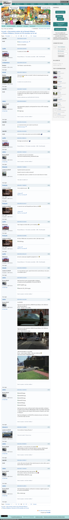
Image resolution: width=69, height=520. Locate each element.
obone (59, 114)
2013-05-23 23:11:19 (21, 254)
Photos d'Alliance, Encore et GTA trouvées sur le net (20, 33)
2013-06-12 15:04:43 (21, 389)
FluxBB (48, 512)
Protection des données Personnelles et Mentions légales (54, 516)
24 (23, 36)
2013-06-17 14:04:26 (21, 468)
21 (16, 36)
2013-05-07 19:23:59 (21, 89)
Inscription (26, 26)
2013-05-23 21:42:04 (21, 221)
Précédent (7, 36)
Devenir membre (60, 12)
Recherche (19, 26)
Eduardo (4, 167)
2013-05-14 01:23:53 (21, 131)
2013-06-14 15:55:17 (21, 460)
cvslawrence (6, 62)
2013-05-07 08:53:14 (21, 72)
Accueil (3, 26)
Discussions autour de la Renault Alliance (21, 31)
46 (31, 36)
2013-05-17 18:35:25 (21, 185)
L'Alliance (19, 193)
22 (18, 36)
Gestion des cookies (39, 516)
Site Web (5, 111)
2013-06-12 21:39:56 (21, 427)
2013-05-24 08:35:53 (21, 268)
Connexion (59, 16)
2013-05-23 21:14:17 (21, 203)
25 (26, 36)
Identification (64, 1)
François (4, 185)
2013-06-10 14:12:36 (21, 299)
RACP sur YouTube (21, 194)
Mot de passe (61, 51)
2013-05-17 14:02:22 (21, 152)
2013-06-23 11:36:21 (21, 486)
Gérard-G (5, 427)
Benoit (59, 92)
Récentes (41, 28)
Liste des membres (11, 26)
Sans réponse (47, 28)
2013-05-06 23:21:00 (21, 62)
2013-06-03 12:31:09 (21, 277)
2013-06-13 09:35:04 (21, 443)
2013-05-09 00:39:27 (21, 101)
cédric (4, 101)
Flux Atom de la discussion (44, 510)
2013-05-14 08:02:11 (21, 138)
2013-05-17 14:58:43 (21, 167)
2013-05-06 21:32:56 (21, 38)
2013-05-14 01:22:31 (21, 122)
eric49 (4, 72)
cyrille (4, 48)
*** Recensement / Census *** (60, 24)
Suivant (34, 36)
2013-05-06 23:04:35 (21, 48)
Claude (4, 268)
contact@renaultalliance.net (17, 516)
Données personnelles (60, 29)
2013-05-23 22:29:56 (21, 235)
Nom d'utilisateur (61, 46)
